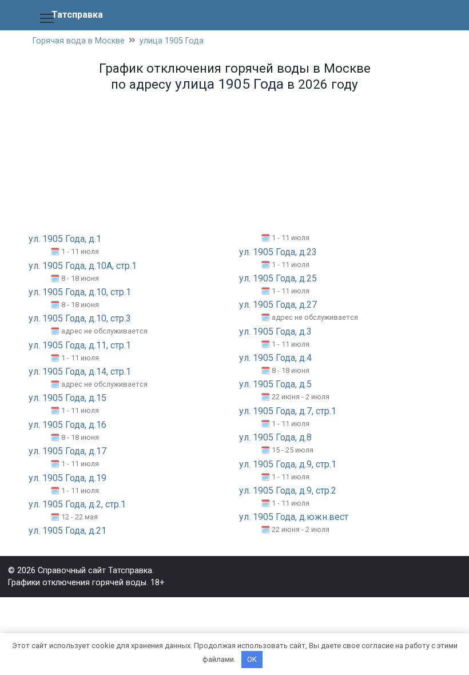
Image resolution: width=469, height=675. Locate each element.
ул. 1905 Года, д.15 (67, 397)
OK (252, 659)
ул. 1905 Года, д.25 (278, 278)
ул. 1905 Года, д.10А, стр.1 (83, 265)
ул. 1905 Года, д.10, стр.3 (80, 318)
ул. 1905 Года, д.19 (67, 477)
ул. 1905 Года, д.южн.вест (293, 516)
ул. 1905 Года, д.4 (275, 357)
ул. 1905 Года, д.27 (278, 304)
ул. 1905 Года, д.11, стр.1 (80, 345)
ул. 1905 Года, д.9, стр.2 (287, 490)
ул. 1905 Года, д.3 (275, 331)
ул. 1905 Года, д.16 (67, 424)
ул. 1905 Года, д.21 (67, 530)
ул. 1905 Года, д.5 (275, 384)
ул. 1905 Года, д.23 (278, 252)
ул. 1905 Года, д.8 (275, 437)
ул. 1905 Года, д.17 (67, 451)
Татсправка (77, 14)
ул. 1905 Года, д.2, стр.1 (77, 504)
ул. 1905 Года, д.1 (65, 238)
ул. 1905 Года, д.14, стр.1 (80, 371)
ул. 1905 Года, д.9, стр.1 (287, 464)
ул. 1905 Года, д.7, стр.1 (287, 411)
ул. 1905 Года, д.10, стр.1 (80, 292)
